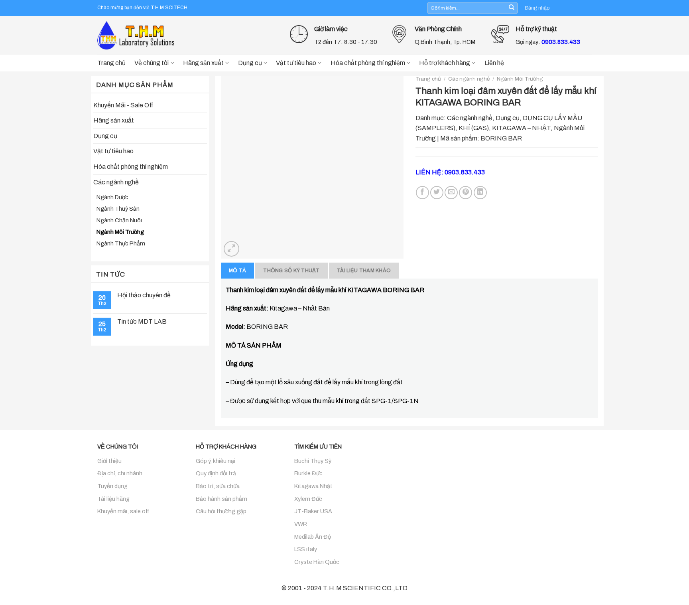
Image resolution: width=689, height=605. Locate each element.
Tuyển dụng (112, 486)
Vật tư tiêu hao (296, 62)
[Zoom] (231, 249)
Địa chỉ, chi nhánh (119, 473)
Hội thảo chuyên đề (144, 295)
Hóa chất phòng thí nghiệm (368, 62)
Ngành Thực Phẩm (120, 243)
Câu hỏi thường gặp (221, 511)
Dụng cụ (250, 62)
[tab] (237, 271)
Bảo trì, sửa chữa (218, 486)
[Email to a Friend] (451, 192)
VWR (300, 524)
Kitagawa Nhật (313, 486)
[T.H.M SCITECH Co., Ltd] (137, 35)
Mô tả (237, 270)
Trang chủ (111, 62)
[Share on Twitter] (436, 192)
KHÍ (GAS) (474, 128)
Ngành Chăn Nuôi (119, 220)
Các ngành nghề (116, 182)
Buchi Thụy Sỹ (312, 461)
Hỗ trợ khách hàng (444, 62)
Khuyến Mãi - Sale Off (123, 105)
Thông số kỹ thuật (291, 270)
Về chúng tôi (151, 62)
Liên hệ (494, 62)
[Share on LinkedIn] (480, 192)
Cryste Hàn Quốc (316, 562)
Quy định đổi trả (216, 473)
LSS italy (305, 549)
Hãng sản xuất (203, 62)
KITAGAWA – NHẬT (521, 128)
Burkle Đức (308, 473)
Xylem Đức (308, 499)
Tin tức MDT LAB (142, 321)
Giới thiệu (109, 461)
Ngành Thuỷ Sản (118, 209)
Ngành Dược (112, 197)
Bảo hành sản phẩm (221, 499)
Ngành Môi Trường (120, 232)
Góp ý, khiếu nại (215, 461)
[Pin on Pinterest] (465, 192)
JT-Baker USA (313, 511)
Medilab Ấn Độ (312, 537)
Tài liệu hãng (113, 499)
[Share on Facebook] (422, 192)
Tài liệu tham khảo (364, 270)
